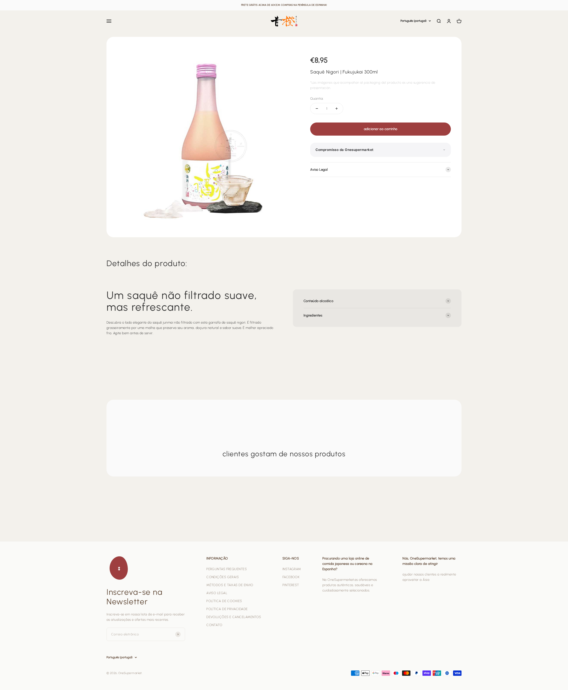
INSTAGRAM (291, 569)
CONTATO (214, 625)
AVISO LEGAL (216, 593)
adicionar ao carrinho (380, 129)
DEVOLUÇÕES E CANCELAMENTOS (233, 617)
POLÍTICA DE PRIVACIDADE (227, 609)
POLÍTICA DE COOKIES (224, 601)
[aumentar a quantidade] (336, 108)
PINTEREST (290, 585)
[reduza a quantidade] (316, 108)
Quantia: (316, 99)
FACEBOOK (291, 577)
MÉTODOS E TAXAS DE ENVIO (229, 585)
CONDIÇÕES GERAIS (222, 577)
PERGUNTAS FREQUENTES (226, 569)
